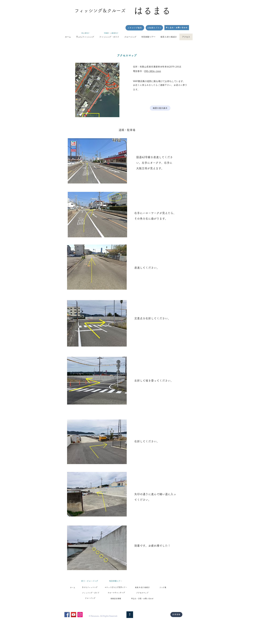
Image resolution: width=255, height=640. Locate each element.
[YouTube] (73, 614)
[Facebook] (67, 614)
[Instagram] (80, 614)
